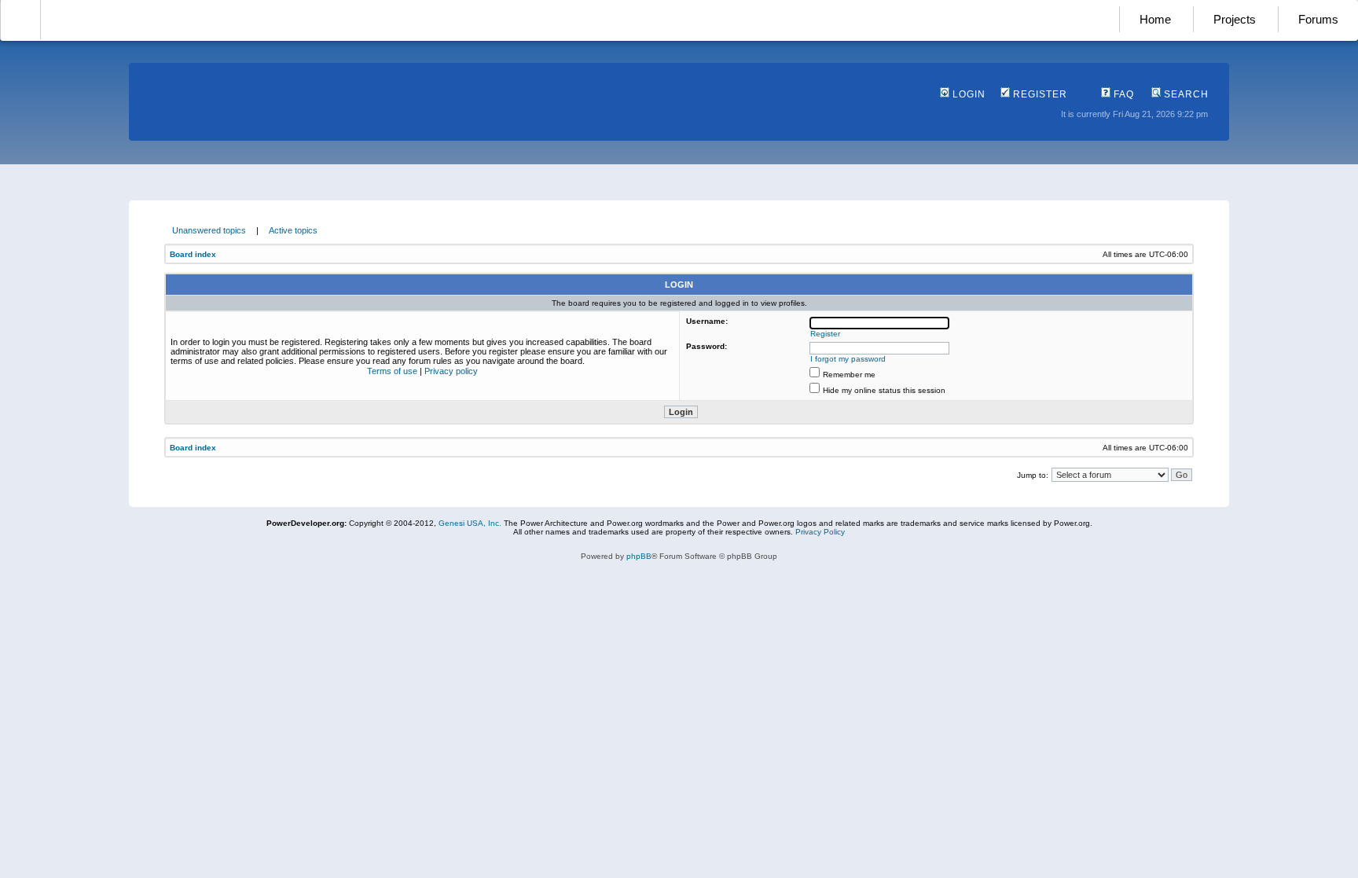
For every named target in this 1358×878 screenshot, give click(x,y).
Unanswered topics (209, 230)
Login (967, 94)
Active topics (293, 230)
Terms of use (392, 371)
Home (1155, 19)
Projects (1234, 19)
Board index (193, 254)
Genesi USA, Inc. (470, 523)
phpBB (638, 556)
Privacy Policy (820, 531)
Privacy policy (451, 371)
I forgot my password (848, 359)
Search (1185, 94)
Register (1038, 94)
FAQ (1122, 94)
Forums (1318, 19)
